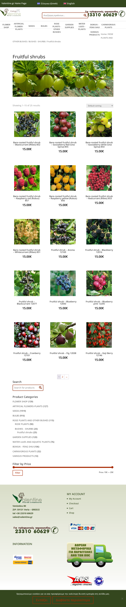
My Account (75, 498)
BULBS (44, 26)
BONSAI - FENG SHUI (95, 26)
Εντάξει (41, 600)
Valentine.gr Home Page (14, 3)
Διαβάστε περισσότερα (73, 600)
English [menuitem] (71, 3)
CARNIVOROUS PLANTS (108, 26)
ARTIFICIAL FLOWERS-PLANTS (27, 406)
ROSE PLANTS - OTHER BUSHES (57, 28)
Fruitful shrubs (25, 432)
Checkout (74, 503)
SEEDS (31, 26)
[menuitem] (47, 4)
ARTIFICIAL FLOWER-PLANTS (19, 26)
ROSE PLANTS (22, 424)
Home (103, 34)
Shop (71, 512)
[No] (122, 598)
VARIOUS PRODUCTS (94, 33)
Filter (17, 472)
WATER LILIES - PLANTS (82, 26)
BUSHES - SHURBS (37, 41)
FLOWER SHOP (6, 26)
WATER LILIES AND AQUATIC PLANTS (31, 441)
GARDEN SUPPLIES (69, 26)
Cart (71, 508)
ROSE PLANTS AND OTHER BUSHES (30, 420)
